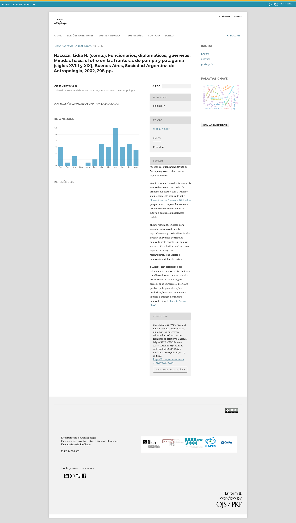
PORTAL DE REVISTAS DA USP (18, 4)
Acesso (238, 16)
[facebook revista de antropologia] (84, 477)
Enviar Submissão (215, 125)
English (205, 53)
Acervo (68, 46)
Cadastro (224, 16)
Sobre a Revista (110, 35)
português (207, 64)
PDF (157, 86)
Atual (58, 35)
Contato (154, 35)
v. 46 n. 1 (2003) (83, 46)
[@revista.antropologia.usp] (72, 477)
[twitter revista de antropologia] (78, 477)
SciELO (169, 35)
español (205, 59)
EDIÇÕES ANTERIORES (80, 35)
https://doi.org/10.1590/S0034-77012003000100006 (90, 103)
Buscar (234, 35)
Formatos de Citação (169, 369)
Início (57, 46)
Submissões (135, 35)
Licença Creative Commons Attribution (170, 200)
